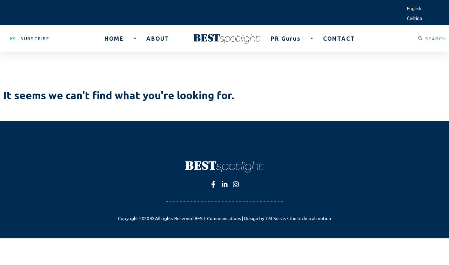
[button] (30, 38)
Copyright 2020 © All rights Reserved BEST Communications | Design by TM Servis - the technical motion (224, 218)
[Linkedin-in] (224, 184)
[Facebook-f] (213, 184)
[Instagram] (236, 184)
